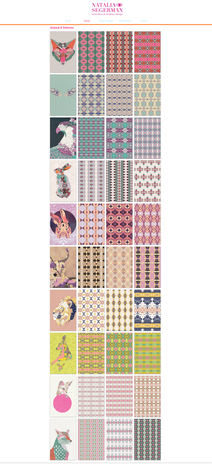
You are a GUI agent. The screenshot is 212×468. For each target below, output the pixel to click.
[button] (63, 52)
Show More (105, 462)
